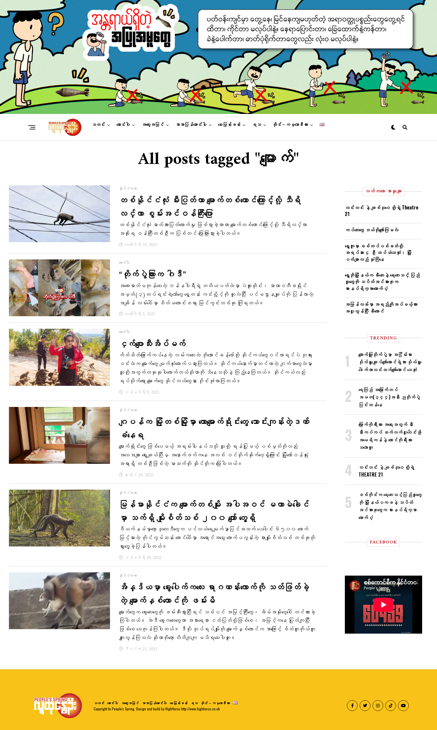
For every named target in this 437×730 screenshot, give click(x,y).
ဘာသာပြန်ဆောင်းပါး (191, 124)
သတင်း (98, 124)
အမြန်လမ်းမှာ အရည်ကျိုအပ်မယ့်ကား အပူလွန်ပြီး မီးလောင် (381, 307)
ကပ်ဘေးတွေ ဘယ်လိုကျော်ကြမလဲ (371, 229)
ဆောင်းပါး (123, 124)
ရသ (256, 124)
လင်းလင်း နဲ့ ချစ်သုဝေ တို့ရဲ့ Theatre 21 (381, 210)
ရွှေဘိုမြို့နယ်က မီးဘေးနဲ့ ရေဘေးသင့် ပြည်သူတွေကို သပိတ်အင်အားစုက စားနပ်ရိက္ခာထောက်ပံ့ (382, 281)
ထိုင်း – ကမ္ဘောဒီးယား (290, 124)
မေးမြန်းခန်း (229, 124)
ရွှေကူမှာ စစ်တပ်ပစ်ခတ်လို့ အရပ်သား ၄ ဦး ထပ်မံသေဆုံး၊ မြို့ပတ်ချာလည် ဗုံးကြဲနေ (378, 252)
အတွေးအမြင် (153, 124)
